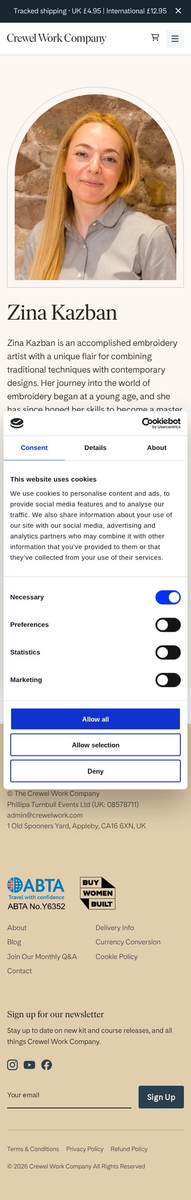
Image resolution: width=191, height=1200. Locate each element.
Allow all (95, 718)
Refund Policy (129, 1149)
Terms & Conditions (33, 1149)
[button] (155, 38)
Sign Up (161, 1097)
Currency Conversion (128, 942)
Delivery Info (115, 927)
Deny (95, 771)
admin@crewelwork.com (45, 815)
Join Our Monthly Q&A (42, 956)
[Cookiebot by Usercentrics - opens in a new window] (142, 423)
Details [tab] (95, 448)
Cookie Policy (117, 956)
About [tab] (157, 448)
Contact (19, 971)
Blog (14, 942)
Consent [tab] (34, 448)
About (17, 927)
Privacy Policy (84, 1149)
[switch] (168, 625)
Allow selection (95, 745)
